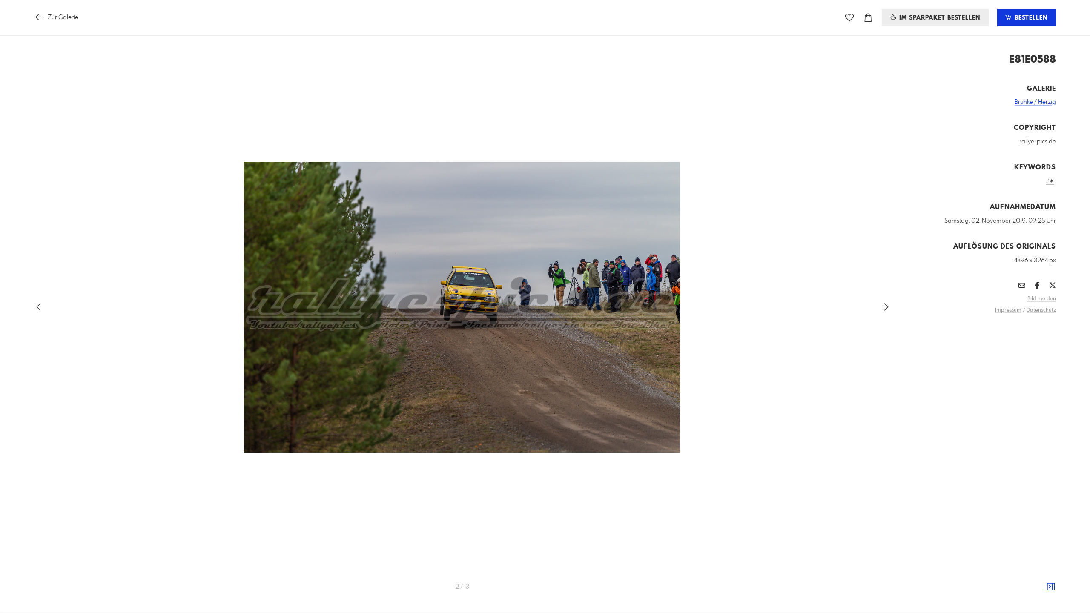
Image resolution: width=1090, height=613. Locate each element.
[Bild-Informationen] (1051, 587)
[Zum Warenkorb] (868, 17)
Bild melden (1041, 298)
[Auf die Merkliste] (849, 17)
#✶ (1050, 181)
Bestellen (1030, 18)
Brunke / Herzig (1035, 102)
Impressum (1008, 310)
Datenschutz (1041, 310)
